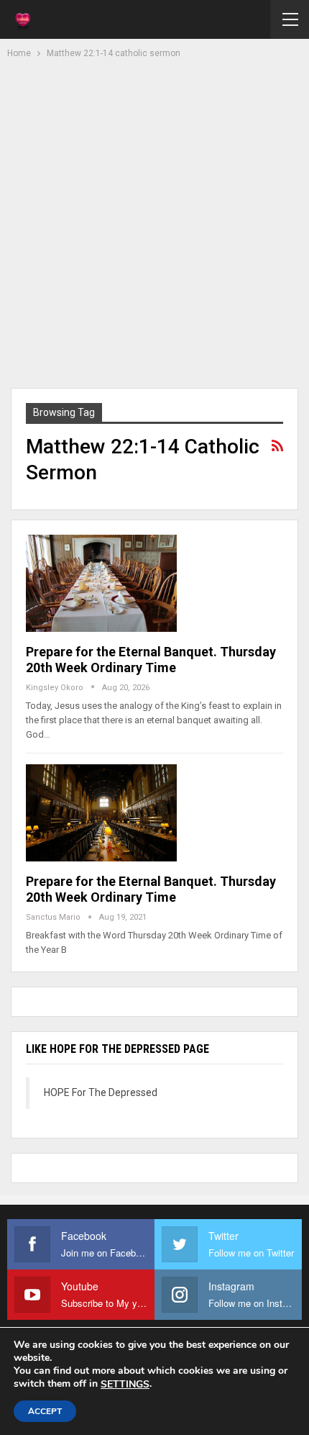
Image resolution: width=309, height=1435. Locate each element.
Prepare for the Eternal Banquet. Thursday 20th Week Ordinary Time (151, 659)
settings (125, 1384)
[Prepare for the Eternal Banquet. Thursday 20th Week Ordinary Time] (101, 583)
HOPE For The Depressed (100, 1092)
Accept (45, 1411)
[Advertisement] (154, 221)
